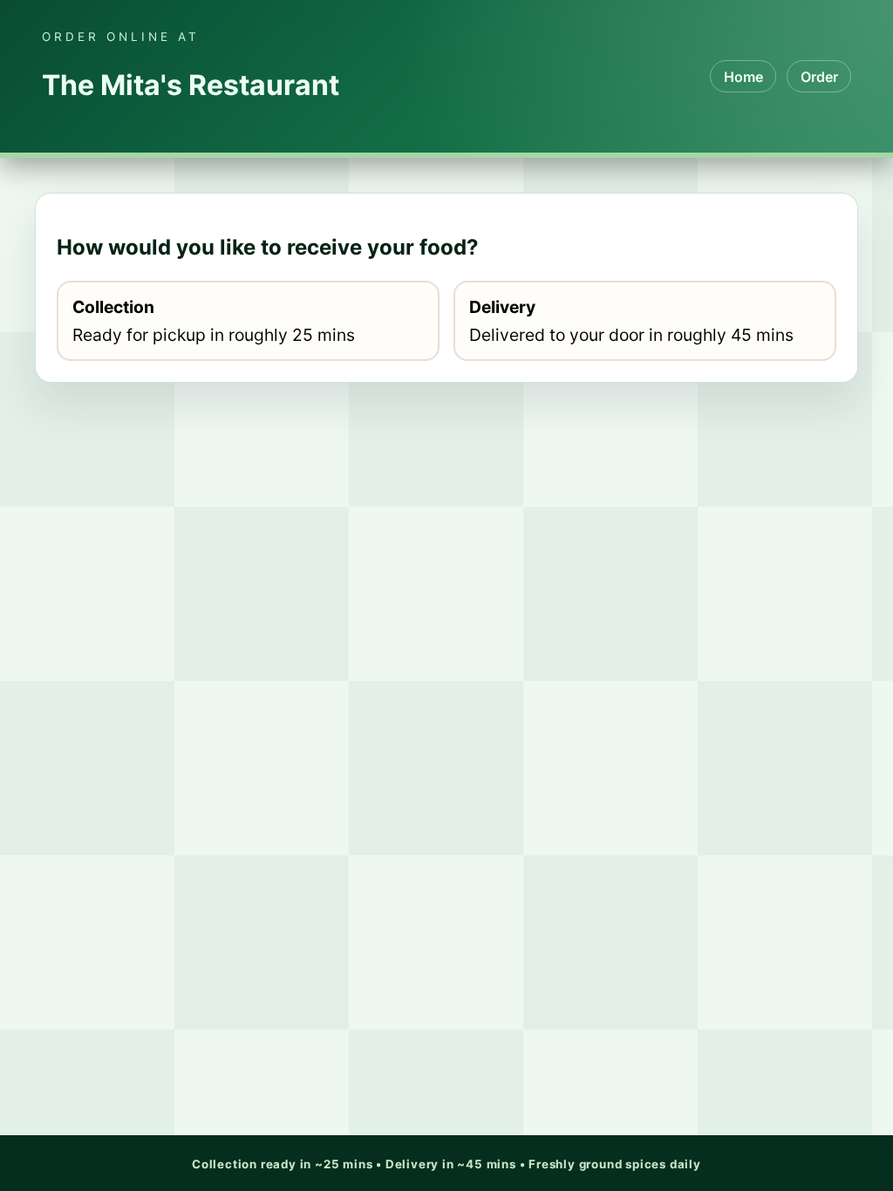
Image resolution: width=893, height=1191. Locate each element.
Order (819, 76)
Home (743, 76)
